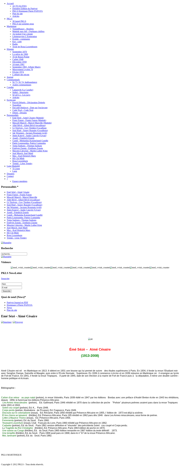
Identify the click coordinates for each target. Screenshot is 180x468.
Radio (15, 44)
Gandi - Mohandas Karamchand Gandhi (30, 140)
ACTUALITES (19, 6)
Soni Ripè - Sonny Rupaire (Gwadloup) (30, 130)
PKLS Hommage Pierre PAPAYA (27, 11)
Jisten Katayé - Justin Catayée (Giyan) (29, 135)
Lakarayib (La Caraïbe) (22, 90)
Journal (10, 77)
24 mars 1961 (18, 64)
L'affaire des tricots (20, 74)
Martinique (11, 26)
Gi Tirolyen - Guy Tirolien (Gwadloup (29, 128)
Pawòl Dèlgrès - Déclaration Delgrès (28, 102)
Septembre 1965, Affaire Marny (26, 67)
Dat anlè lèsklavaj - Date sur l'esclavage (30, 107)
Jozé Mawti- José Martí (22, 153)
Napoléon (16, 105)
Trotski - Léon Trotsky (22, 163)
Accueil (10, 3)
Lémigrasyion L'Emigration (24, 36)
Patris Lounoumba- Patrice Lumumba (29, 143)
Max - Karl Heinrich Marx (24, 156)
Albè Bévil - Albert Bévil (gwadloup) (29, 125)
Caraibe (10, 87)
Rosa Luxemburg (20, 161)
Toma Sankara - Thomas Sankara (27, 146)
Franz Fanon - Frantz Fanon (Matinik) (29, 120)
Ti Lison (16, 168)
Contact (10, 176)
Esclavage (11, 100)
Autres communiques (21, 85)
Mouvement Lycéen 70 (22, 69)
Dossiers (10, 173)
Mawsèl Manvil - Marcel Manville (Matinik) (32, 123)
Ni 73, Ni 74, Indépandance (24, 82)
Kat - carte (17, 41)
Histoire (10, 49)
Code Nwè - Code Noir (22, 110)
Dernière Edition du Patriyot (24, 8)
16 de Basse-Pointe (20, 57)
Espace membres (19, 181)
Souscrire (5, 278)
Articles (15, 16)
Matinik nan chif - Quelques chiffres (28, 31)
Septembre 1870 (19, 52)
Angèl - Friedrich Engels (23, 138)
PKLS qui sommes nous (23, 24)
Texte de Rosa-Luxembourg (24, 46)
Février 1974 (18, 72)
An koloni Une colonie (22, 34)
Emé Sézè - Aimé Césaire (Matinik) (28, 118)
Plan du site (17, 13)
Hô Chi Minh (18, 158)
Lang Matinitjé (13, 166)
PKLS (9, 19)
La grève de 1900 (20, 54)
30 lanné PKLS (19, 21)
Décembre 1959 (19, 62)
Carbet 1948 (17, 59)
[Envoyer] (18, 322)
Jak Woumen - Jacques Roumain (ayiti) (29, 133)
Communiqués (13, 79)
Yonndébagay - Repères (23, 29)
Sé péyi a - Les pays (21, 95)
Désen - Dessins (19, 112)
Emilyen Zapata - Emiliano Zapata (27, 148)
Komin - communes (21, 39)
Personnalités (12, 115)
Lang (14, 171)
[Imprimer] (6, 322)
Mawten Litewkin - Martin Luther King (30, 151)
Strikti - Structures (20, 92)
